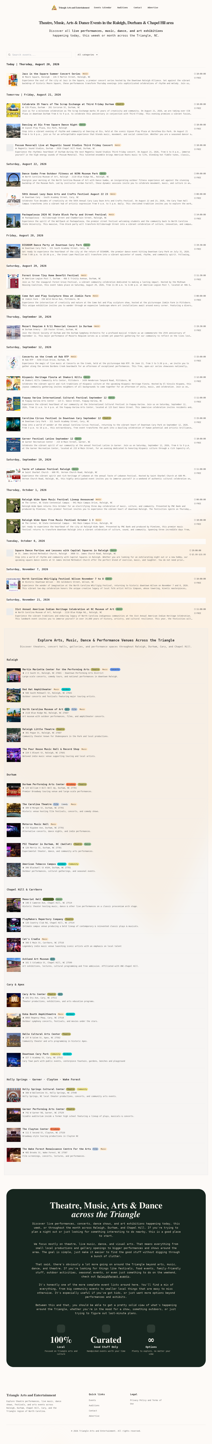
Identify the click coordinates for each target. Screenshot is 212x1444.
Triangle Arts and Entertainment (31, 1395)
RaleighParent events (113, 1276)
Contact (93, 1411)
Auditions (94, 1405)
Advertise (94, 1416)
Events (92, 1400)
